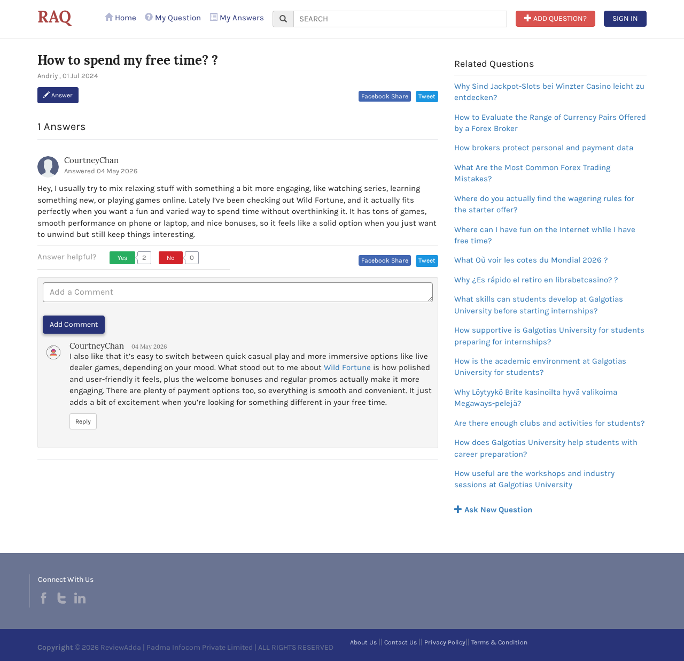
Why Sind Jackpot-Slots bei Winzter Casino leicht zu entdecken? (549, 91)
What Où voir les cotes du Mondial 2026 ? (531, 260)
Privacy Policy (444, 642)
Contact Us (400, 642)
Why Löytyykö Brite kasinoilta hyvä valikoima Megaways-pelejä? (535, 397)
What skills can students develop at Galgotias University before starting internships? (538, 304)
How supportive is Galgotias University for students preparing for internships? (549, 335)
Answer (61, 95)
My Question (177, 17)
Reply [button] (83, 421)
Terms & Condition (499, 642)
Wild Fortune (347, 367)
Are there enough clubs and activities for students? (549, 423)
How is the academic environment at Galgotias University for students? (540, 366)
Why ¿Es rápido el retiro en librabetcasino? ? (536, 280)
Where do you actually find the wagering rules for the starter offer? (544, 204)
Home (124, 17)
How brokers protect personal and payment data (543, 147)
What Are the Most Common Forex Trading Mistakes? (532, 173)
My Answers (240, 17)
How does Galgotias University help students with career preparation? (546, 447)
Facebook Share (384, 96)
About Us (363, 642)
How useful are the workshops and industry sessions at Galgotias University (534, 478)
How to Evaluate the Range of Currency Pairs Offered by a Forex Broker (550, 122)
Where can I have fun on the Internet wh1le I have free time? (544, 235)
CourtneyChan (91, 160)
